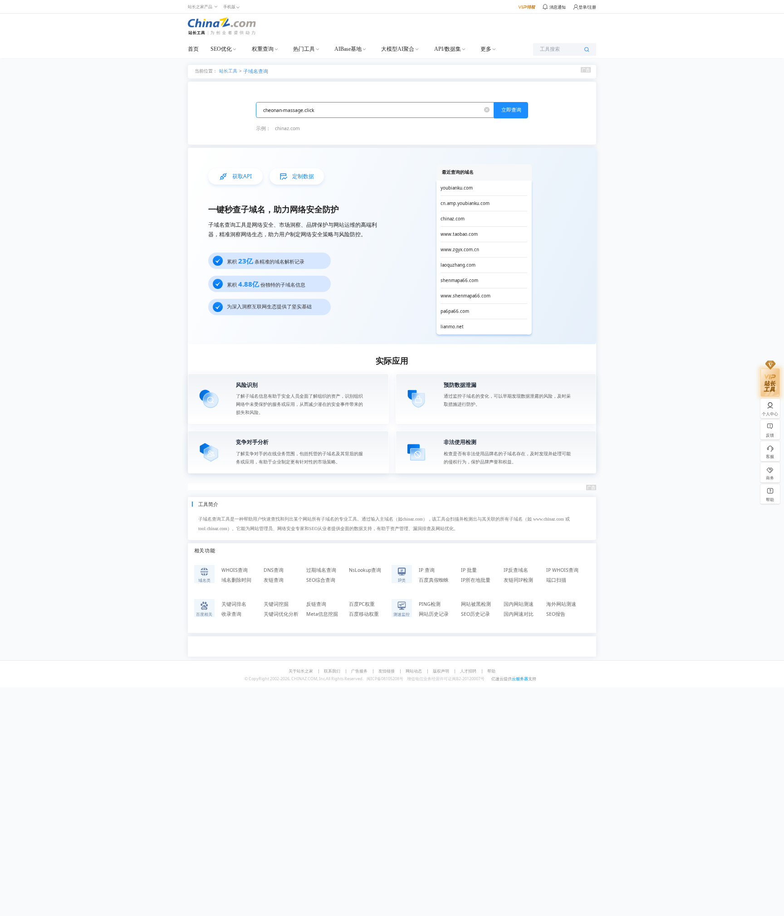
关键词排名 (233, 604)
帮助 (491, 671)
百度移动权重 (364, 614)
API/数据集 (447, 49)
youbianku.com (457, 188)
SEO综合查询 (320, 580)
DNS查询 (274, 570)
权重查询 (263, 49)
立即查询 (511, 110)
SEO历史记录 (475, 614)
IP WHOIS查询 (562, 570)
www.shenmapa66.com (465, 296)
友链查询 (274, 580)
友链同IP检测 (518, 580)
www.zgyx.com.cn (460, 250)
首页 (193, 49)
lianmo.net (452, 327)
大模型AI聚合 (397, 49)
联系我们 (332, 671)
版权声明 (441, 671)
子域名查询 (255, 71)
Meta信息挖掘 (322, 614)
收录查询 (231, 614)
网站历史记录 (434, 614)
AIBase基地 (348, 49)
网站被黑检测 (476, 604)
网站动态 (414, 671)
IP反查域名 (516, 570)
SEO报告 (555, 614)
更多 (485, 49)
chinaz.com (287, 128)
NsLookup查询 (365, 570)
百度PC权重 (362, 604)
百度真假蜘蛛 (434, 580)
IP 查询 (427, 570)
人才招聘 (468, 671)
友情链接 (386, 671)
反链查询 (316, 604)
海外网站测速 (561, 604)
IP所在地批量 (475, 580)
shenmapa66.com (459, 280)
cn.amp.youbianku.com (465, 203)
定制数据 (303, 176)
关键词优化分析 (281, 614)
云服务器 (520, 679)
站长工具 (228, 70)
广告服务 (359, 671)
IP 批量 (469, 570)
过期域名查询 (321, 570)
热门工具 (304, 49)
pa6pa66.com (455, 311)
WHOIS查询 (234, 570)
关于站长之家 (301, 671)
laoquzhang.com (458, 265)
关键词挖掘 (276, 604)
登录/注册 (587, 7)
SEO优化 (221, 49)
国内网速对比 (519, 614)
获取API (242, 176)
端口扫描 (556, 580)
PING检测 (430, 604)
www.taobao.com (459, 234)
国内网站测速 (519, 604)
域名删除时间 (236, 580)
